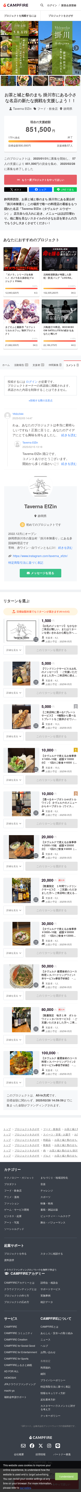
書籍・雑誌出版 (49, 1209)
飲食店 (47, 1145)
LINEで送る (67, 189)
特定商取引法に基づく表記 (25, 563)
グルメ (47, 1155)
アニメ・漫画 (11, 1197)
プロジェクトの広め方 (16, 1302)
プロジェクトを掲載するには (20, 15)
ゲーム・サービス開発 (16, 1209)
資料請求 (9, 1260)
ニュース (45, 1339)
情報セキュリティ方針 (52, 1393)
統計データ (46, 1302)
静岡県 (68, 109)
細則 (42, 1373)
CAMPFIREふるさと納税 (18, 1365)
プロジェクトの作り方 (16, 1295)
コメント (72, 365)
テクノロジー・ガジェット (19, 1177)
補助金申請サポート (15, 1397)
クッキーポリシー (50, 1415)
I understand (66, 1476)
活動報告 (21, 365)
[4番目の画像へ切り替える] (56, 81)
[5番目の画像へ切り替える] (72, 81)
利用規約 (45, 1367)
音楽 (42, 1184)
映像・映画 (46, 1203)
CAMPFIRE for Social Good (19, 1345)
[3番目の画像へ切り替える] (40, 81)
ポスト (18, 189)
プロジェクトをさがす (27, 1129)
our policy (25, 1487)
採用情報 (40, 1454)
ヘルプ (44, 1345)
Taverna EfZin (22, 109)
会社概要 (19, 1454)
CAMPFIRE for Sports (16, 1358)
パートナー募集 (62, 1454)
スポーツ (45, 1197)
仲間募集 (55, 365)
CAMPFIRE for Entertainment (20, 1352)
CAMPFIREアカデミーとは (19, 1282)
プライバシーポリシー (52, 1380)
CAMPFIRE (10, 1326)
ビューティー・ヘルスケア (55, 1216)
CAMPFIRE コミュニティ (18, 1333)
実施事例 (45, 1295)
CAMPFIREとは (49, 1326)
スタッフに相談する (51, 1253)
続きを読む (69, 435)
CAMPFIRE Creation (15, 1339)
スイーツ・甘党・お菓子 (57, 1134)
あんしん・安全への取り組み (56, 1333)
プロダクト (10, 1184)
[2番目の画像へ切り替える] (24, 81)
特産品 (47, 1139)
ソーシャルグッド (14, 1229)
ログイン (52, 5)
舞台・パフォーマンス (52, 1222)
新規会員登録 (68, 5)
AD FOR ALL (11, 1371)
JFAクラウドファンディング (20, 1384)
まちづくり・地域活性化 (54, 1177)
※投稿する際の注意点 (41, 400)
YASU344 (17, 413)
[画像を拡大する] (35, 639)
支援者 (38, 365)
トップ (7, 1129)
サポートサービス (50, 1289)
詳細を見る (12, 649)
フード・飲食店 (47, 109)
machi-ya (9, 1390)
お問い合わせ (47, 1352)
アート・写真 (11, 1222)
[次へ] (76, 48)
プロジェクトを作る (15, 1253)
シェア (42, 189)
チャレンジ (46, 1190)
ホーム (6, 365)
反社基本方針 (47, 1399)
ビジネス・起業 (13, 1216)
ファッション (11, 1203)
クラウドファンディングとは (20, 1289)
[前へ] (5, 48)
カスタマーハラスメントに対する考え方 (57, 1407)
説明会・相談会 (49, 1282)
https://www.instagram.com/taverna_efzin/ (40, 556)
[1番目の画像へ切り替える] (8, 81)
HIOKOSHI (10, 1377)
